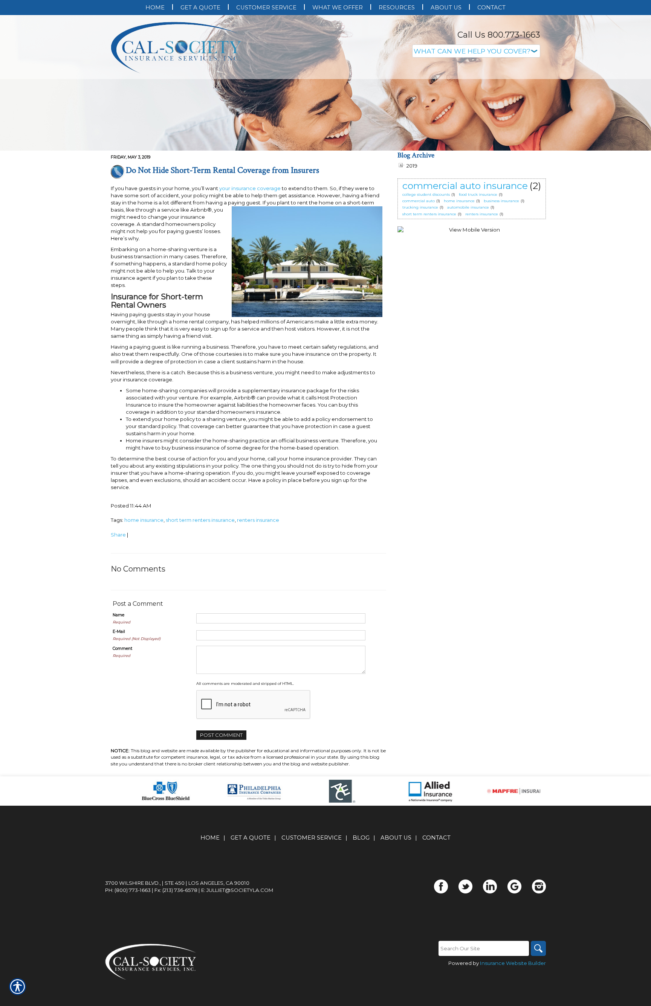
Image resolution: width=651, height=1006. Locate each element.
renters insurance (258, 520)
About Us (396, 837)
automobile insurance (468, 207)
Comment (122, 648)
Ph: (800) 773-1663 (128, 890)
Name (118, 615)
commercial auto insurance (465, 185)
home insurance (144, 520)
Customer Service (311, 837)
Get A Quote (250, 837)
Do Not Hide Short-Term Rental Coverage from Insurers (222, 170)
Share (118, 535)
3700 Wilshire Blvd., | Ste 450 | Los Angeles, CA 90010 (177, 883)
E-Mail (119, 631)
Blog (361, 837)
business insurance (501, 200)
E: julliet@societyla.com (237, 890)
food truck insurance (478, 194)
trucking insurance (420, 207)
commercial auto (418, 200)
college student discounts (426, 194)
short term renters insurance (200, 520)
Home (210, 837)
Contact (436, 837)
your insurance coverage (250, 188)
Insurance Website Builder (513, 963)
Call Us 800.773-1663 (498, 35)
